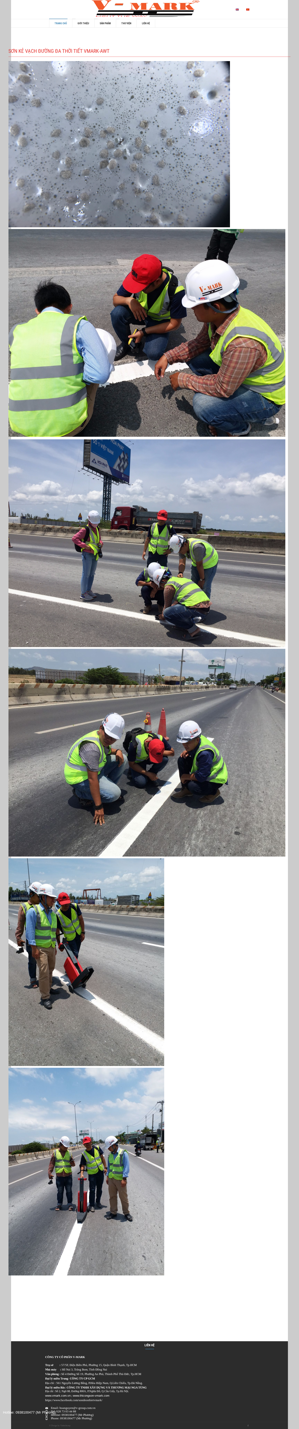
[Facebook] (248, 1425)
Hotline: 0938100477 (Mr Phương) (29, 1412)
